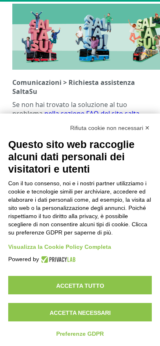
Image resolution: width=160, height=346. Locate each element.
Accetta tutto (80, 285)
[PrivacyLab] (57, 259)
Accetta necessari (80, 313)
